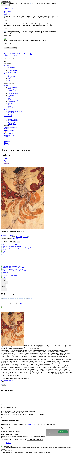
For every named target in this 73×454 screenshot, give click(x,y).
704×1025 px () (22, 237)
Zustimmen (63, 432)
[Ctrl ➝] (11, 266)
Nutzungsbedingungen (21, 452)
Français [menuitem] (21, 54)
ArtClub (9, 82)
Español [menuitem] (16, 54)
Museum (7, 62)
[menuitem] (31, 54)
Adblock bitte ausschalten (8, 380)
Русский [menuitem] (6, 54)
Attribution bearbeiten (7, 235)
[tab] (6, 158)
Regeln (13, 452)
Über (9, 451)
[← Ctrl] (4, 253)
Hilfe (2, 451)
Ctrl (14, 241)
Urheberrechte (48, 452)
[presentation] (38, 165)
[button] (9, 8)
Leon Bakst (15, 238)
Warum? (23, 303)
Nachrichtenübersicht (10, 47)
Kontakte (14, 451)
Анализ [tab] (6, 163)
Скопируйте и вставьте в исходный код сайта (14, 436)
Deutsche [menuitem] (27, 54)
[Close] (1, 404)
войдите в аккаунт (32, 424)
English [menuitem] (12, 54)
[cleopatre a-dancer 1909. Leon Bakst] (22, 228)
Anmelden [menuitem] (7, 55)
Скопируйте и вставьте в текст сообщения (13, 439)
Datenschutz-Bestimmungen (36, 452)
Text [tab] (6, 161)
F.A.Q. (6, 451)
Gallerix (8, 443)
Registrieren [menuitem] (14, 55)
